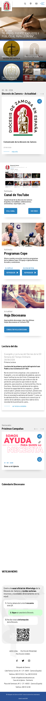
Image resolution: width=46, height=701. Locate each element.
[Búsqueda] (25, 3)
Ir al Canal (10, 211)
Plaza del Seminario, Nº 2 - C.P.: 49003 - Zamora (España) (23, 683)
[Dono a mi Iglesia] (23, 444)
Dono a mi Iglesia (11, 466)
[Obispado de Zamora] (7, 3)
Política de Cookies (23, 654)
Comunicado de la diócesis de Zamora (20, 142)
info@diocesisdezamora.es (25, 677)
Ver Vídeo (34, 211)
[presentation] (36, 94)
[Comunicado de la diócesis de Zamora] (23, 118)
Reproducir (10, 273)
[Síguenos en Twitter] (23, 660)
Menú (41, 4)
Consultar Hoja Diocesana (16, 329)
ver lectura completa (19, 406)
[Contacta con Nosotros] (36, 3)
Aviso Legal (13, 651)
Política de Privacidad (29, 651)
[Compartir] (39, 101)
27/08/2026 (7, 147)
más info (15, 152)
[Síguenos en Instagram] (29, 660)
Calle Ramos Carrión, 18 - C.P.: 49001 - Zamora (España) (23, 671)
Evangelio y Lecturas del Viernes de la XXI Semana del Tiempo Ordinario (22, 355)
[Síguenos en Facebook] (17, 660)
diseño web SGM (23, 698)
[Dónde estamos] (30, 3)
